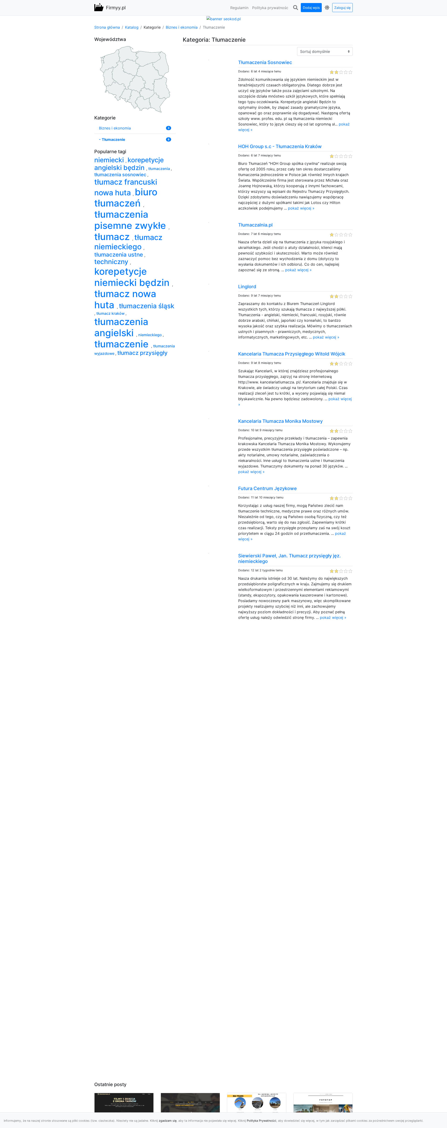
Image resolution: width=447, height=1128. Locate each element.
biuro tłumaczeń (125, 197)
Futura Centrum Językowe (267, 488)
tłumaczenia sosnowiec (120, 174)
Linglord (247, 286)
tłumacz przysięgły (142, 352)
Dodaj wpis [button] (311, 8)
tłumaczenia (159, 168)
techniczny (112, 262)
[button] (295, 7)
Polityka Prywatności (261, 1120)
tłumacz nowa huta (125, 299)
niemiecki (109, 160)
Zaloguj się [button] (342, 8)
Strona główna (107, 27)
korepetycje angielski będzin (129, 164)
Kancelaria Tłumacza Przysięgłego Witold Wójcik (291, 354)
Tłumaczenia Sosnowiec (265, 62)
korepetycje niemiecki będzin (133, 277)
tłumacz (113, 236)
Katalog (132, 27)
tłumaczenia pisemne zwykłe (131, 220)
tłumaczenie (122, 344)
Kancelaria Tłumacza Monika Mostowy (280, 421)
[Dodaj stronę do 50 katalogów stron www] (224, 18)
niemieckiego (150, 334)
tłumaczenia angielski (121, 327)
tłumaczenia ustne (119, 254)
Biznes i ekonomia (182, 27)
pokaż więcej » (301, 208)
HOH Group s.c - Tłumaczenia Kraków (280, 146)
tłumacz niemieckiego (128, 242)
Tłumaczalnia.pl (255, 225)
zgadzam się (167, 1120)
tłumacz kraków (110, 313)
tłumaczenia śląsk (146, 306)
